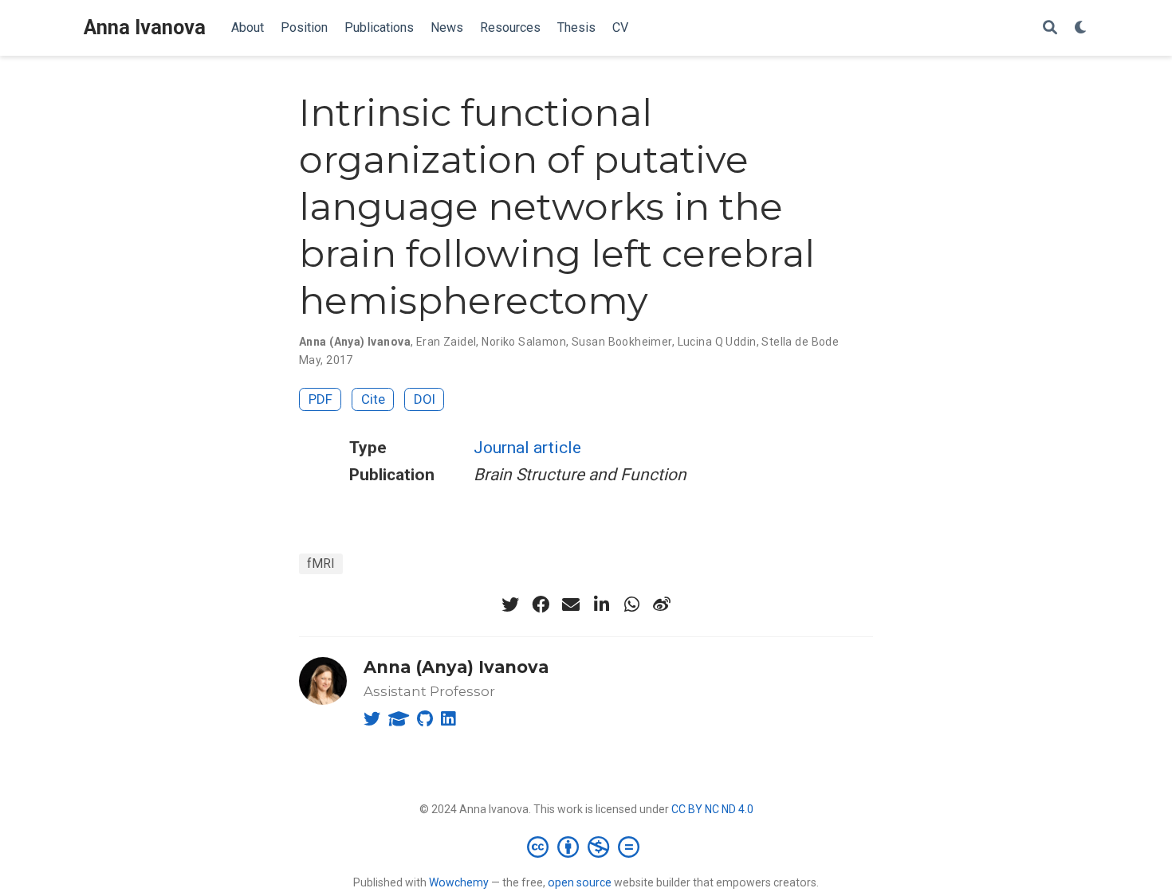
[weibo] (662, 604)
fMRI (321, 563)
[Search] (1050, 28)
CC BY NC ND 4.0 (712, 809)
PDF (320, 399)
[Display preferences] (1081, 28)
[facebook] (541, 604)
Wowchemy (459, 882)
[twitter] (510, 604)
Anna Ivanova (145, 27)
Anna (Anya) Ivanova (456, 667)
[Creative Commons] (586, 846)
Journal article (527, 447)
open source (580, 882)
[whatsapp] (631, 604)
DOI (424, 399)
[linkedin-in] (601, 604)
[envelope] (571, 604)
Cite (373, 399)
